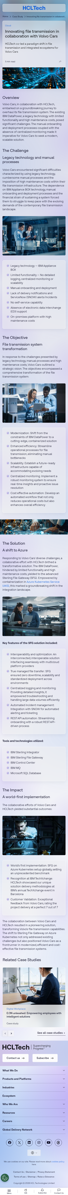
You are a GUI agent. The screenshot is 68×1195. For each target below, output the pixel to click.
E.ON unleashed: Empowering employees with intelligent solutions (34, 1014)
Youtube (48, 1142)
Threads (58, 1142)
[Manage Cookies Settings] (5, 1178)
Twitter (19, 1142)
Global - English (34, 1153)
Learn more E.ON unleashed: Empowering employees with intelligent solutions (34, 997)
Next (11, 1033)
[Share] (60, 61)
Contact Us (18, 1172)
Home (5, 16)
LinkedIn (29, 1142)
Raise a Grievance (46, 1176)
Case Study (17, 16)
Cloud (8, 25)
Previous (5, 1033)
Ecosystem (8, 1095)
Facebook (9, 1142)
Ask (25, 1193)
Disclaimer (31, 1172)
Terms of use (20, 1176)
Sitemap (31, 1176)
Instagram (38, 1142)
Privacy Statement (46, 1172)
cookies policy (57, 1161)
